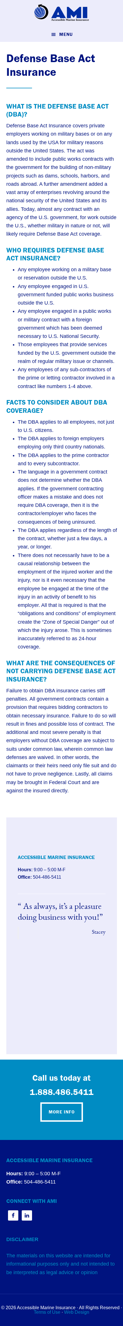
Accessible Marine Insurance (62, 13)
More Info (62, 1112)
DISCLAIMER (22, 1239)
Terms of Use (47, 1312)
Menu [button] (66, 34)
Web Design (76, 1312)
